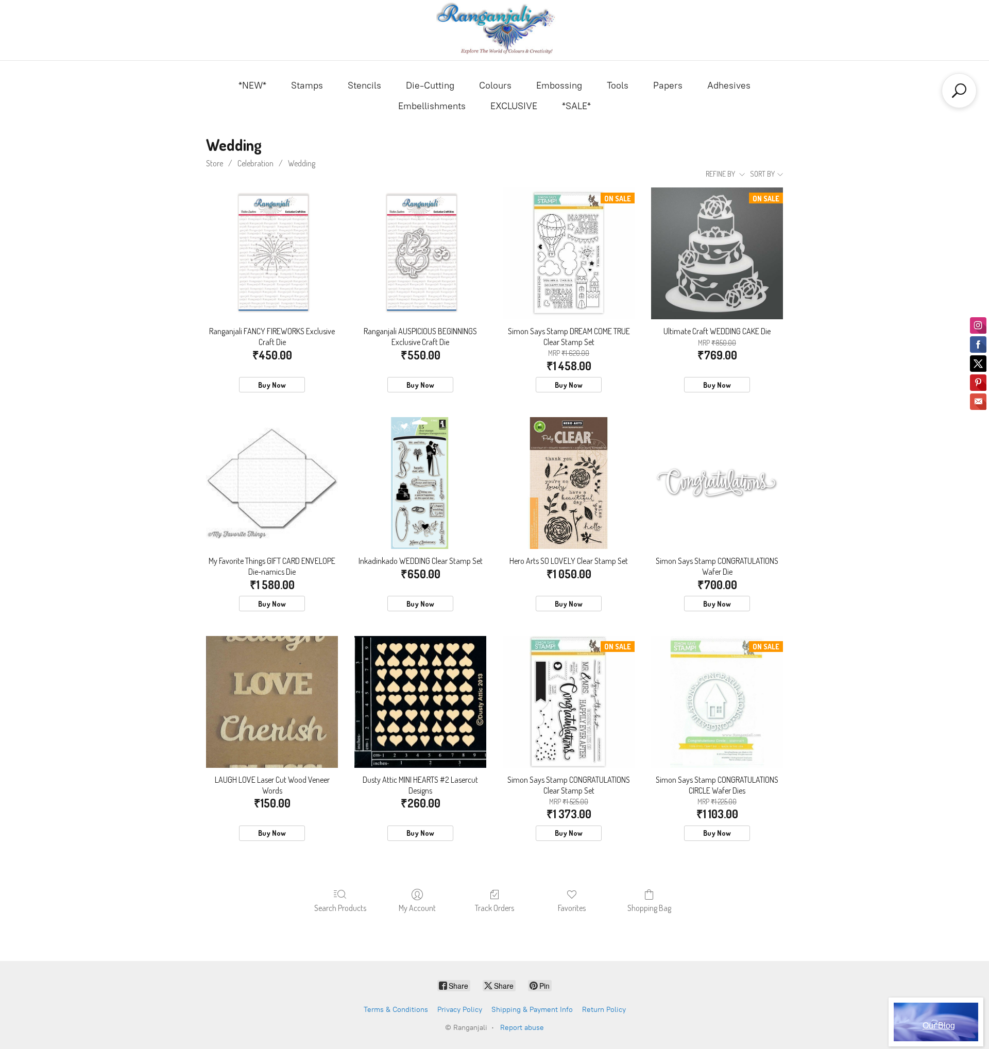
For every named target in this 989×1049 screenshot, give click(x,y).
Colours (495, 85)
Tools (617, 85)
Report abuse (522, 1027)
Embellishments (432, 106)
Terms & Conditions (396, 1009)
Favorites (572, 908)
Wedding (301, 163)
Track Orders (494, 908)
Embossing (559, 85)
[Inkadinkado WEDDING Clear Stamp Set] (420, 483)
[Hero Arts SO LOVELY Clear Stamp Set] (569, 483)
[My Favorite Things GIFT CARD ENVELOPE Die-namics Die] (272, 483)
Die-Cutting (430, 85)
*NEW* (252, 85)
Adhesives (729, 85)
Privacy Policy (459, 1009)
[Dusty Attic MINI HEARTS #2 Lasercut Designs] (420, 702)
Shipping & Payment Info (532, 1009)
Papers (668, 85)
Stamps (307, 85)
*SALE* (576, 106)
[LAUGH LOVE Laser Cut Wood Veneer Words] (272, 702)
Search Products (340, 908)
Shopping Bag (649, 908)
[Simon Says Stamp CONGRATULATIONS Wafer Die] (717, 483)
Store (214, 163)
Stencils (364, 85)
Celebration (255, 163)
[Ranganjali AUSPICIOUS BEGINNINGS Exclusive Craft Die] (420, 253)
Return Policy (604, 1009)
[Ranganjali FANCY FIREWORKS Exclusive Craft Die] (272, 253)
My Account (417, 908)
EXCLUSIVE (513, 106)
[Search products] (959, 90)
